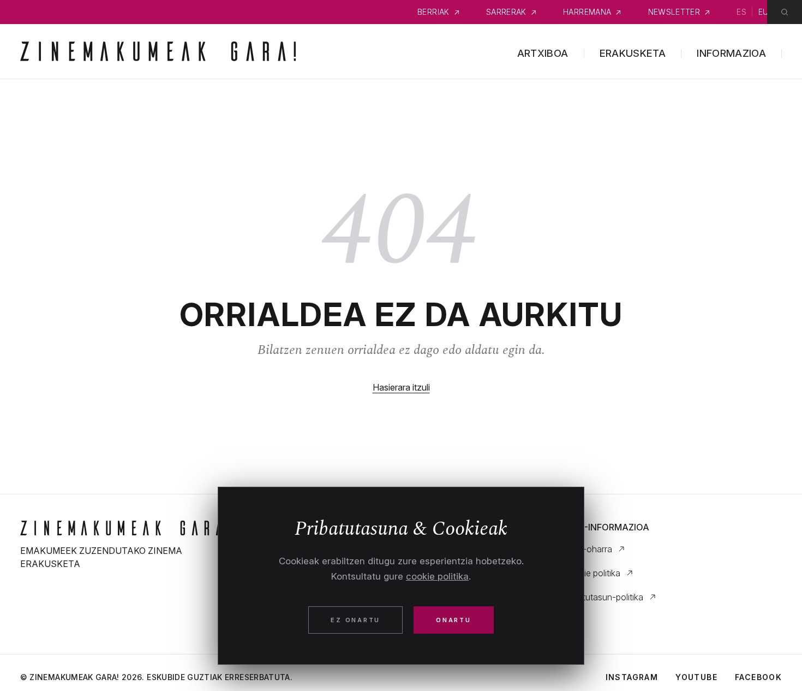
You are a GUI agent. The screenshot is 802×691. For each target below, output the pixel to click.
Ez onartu (355, 620)
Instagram (632, 677)
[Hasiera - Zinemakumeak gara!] (129, 528)
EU (763, 11)
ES (741, 11)
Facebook (758, 677)
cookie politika (437, 576)
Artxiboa (542, 53)
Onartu (453, 620)
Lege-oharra (587, 549)
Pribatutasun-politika (603, 597)
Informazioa (731, 53)
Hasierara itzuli (401, 387)
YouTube (696, 677)
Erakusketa (633, 53)
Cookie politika (591, 573)
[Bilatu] (784, 12)
